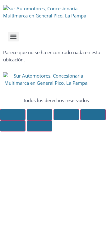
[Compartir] (66, 114)
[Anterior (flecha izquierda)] (13, 125)
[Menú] (13, 36)
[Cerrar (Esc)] (93, 114)
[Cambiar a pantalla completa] (39, 114)
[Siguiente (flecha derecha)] (39, 125)
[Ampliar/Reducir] (13, 114)
